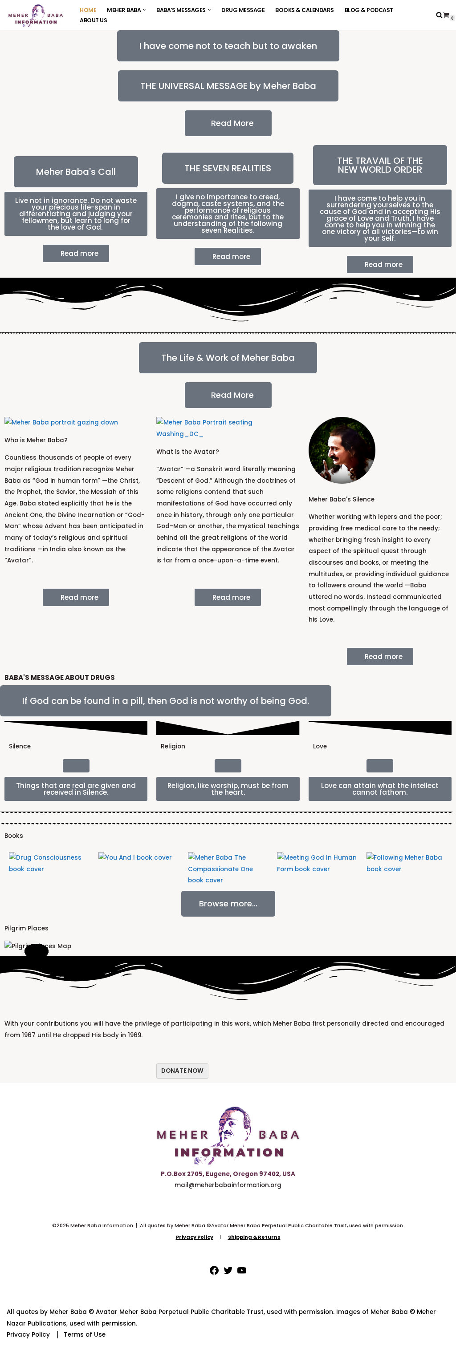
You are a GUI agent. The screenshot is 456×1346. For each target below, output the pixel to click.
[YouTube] (241, 1273)
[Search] (439, 15)
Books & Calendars (304, 10)
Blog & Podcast (369, 10)
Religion (173, 746)
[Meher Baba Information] (36, 15)
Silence (20, 746)
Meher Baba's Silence (342, 499)
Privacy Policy (28, 1334)
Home (88, 10)
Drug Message (243, 10)
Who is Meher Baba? (36, 440)
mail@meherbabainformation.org (228, 1185)
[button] (144, 9)
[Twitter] (228, 1273)
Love (320, 746)
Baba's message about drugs (59, 677)
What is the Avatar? (187, 452)
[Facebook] (214, 1273)
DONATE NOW (182, 1071)
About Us (93, 20)
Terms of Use (85, 1334)
